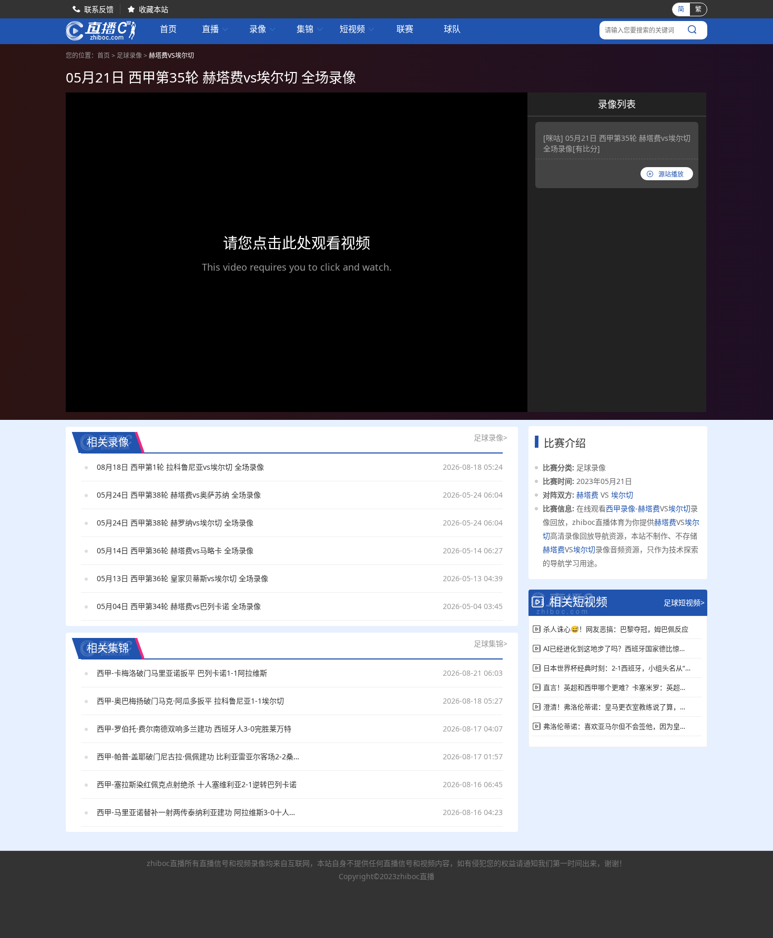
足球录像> (490, 437)
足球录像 (129, 55)
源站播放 (671, 174)
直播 (215, 29)
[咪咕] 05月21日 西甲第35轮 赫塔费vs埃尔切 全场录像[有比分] (616, 143)
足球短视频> (684, 602)
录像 (263, 29)
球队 (452, 29)
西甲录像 (620, 508)
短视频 (357, 29)
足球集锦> (490, 643)
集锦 (310, 29)
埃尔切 (622, 495)
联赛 (404, 29)
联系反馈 (99, 9)
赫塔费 (587, 495)
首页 (168, 30)
